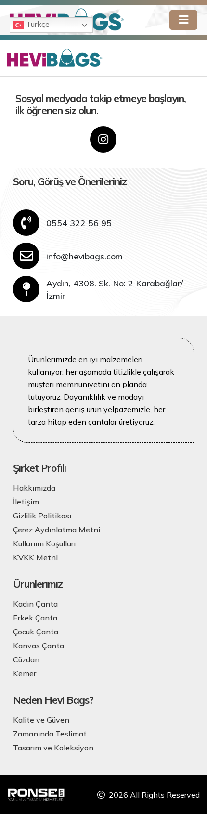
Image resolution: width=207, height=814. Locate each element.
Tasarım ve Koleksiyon (53, 747)
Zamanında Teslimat (50, 733)
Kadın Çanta (35, 603)
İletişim (26, 501)
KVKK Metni (35, 557)
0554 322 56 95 (79, 223)
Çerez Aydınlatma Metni (56, 529)
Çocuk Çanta (35, 631)
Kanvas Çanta (38, 645)
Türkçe (37, 24)
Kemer (24, 673)
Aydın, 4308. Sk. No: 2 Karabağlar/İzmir (114, 289)
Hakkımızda (34, 487)
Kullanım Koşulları (44, 543)
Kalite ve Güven (41, 719)
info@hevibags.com (84, 256)
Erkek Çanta (35, 617)
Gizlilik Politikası (42, 515)
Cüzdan (26, 659)
